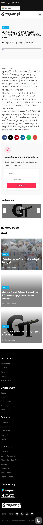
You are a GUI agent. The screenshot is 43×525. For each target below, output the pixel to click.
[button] (40, 14)
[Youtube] (32, 514)
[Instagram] (27, 514)
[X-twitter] (22, 514)
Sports (5, 27)
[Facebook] (17, 514)
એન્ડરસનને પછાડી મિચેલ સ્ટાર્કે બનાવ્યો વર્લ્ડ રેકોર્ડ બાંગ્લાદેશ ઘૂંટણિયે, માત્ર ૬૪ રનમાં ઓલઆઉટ (20, 295)
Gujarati (7, 8)
